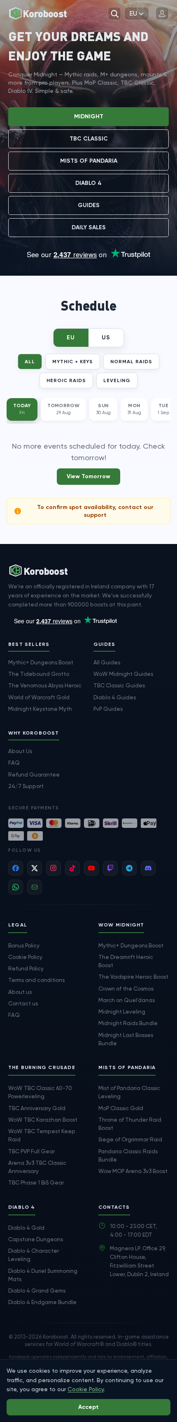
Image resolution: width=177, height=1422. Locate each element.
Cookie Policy (25, 957)
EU (133, 13)
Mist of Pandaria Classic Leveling (129, 1092)
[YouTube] (91, 868)
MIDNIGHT (88, 116)
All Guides (106, 662)
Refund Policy (26, 968)
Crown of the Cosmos (126, 988)
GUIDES (89, 205)
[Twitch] (110, 868)
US (106, 337)
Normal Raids (131, 361)
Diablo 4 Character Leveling (33, 1254)
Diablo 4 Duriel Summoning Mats (42, 1275)
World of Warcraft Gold (39, 697)
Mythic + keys (72, 361)
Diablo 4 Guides (114, 697)
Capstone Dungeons (35, 1239)
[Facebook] (15, 868)
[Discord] (148, 868)
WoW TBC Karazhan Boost (42, 1119)
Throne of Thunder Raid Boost (129, 1123)
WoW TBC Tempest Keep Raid (41, 1135)
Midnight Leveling (121, 1011)
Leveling (116, 380)
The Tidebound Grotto (38, 674)
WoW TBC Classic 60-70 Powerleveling (40, 1092)
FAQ (14, 762)
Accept (88, 1407)
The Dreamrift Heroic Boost (125, 961)
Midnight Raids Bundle (128, 1023)
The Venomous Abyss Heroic (45, 685)
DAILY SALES (89, 227)
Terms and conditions (36, 980)
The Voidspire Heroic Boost (133, 976)
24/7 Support (26, 786)
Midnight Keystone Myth (40, 708)
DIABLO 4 (88, 183)
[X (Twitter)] (34, 868)
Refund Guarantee (34, 774)
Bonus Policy (24, 945)
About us (20, 992)
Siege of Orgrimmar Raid (130, 1139)
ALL (30, 361)
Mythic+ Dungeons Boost (40, 662)
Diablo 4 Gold (26, 1227)
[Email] (34, 887)
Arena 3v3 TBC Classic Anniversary (37, 1166)
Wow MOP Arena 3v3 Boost (133, 1171)
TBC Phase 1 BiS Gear (36, 1182)
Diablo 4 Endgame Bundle (42, 1302)
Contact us (23, 1003)
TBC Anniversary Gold (36, 1108)
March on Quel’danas (126, 1000)
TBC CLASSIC (89, 138)
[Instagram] (53, 868)
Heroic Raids (66, 380)
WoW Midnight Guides (123, 674)
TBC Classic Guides (119, 685)
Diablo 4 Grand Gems (36, 1290)
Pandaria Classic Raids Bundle (128, 1155)
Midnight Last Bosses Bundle (125, 1039)
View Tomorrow (88, 476)
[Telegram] (129, 868)
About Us (20, 751)
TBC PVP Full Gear (31, 1151)
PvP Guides (108, 708)
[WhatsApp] (15, 887)
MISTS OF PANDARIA (88, 160)
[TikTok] (72, 868)
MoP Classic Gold (120, 1108)
